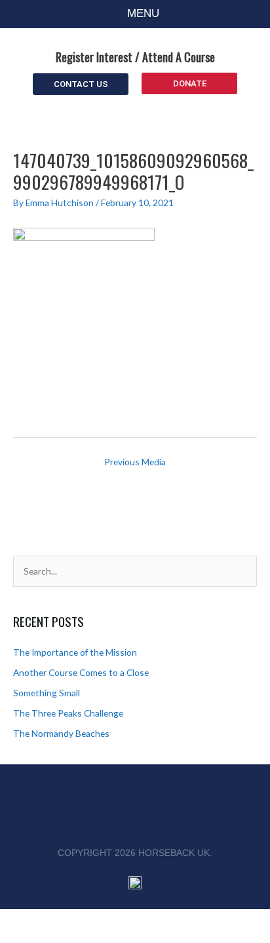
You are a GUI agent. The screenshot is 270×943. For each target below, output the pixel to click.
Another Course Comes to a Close (81, 672)
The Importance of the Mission (75, 652)
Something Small (46, 692)
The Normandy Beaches (61, 733)
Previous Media (135, 461)
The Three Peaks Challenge (68, 713)
